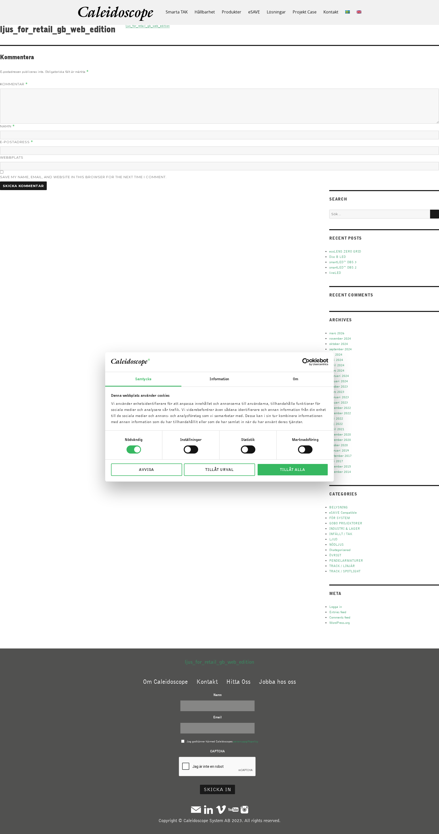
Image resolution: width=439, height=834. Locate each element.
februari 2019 (339, 450)
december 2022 (340, 408)
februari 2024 (339, 376)
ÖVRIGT (335, 555)
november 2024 (340, 338)
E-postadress (16, 142)
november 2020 (340, 440)
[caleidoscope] (116, 14)
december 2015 (340, 466)
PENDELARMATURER (346, 560)
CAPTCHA (217, 751)
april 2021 (336, 429)
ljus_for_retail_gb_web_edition (219, 662)
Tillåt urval (219, 469)
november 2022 (340, 413)
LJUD (333, 539)
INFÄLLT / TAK (340, 534)
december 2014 (340, 472)
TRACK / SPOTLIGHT (344, 571)
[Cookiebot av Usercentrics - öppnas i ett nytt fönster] (306, 362)
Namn (7, 126)
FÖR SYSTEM (339, 518)
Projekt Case (305, 12)
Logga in (335, 607)
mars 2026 (336, 333)
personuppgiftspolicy (245, 741)
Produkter (231, 12)
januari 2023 (338, 402)
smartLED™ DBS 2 (342, 267)
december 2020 (340, 434)
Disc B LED (337, 257)
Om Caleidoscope (165, 681)
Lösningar (276, 12)
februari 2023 (339, 397)
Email (217, 717)
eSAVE (254, 12)
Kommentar (14, 84)
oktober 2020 (338, 445)
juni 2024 (336, 360)
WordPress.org (339, 623)
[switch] (191, 449)
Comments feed (339, 617)
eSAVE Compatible (343, 512)
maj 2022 (336, 424)
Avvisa (146, 469)
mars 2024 (336, 370)
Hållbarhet (205, 12)
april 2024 (336, 365)
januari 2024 (338, 381)
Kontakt (330, 12)
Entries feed (337, 612)
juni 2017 (336, 461)
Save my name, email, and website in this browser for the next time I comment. (83, 177)
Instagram (244, 809)
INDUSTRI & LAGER (344, 528)
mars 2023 (336, 392)
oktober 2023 (338, 386)
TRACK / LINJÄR (342, 566)
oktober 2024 (338, 344)
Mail (196, 809)
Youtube (233, 809)
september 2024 (340, 349)
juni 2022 (336, 418)
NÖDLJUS (336, 544)
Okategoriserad (340, 550)
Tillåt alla (292, 469)
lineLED (335, 273)
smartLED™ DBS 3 (342, 262)
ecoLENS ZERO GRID (345, 251)
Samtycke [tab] (143, 379)
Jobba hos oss (277, 681)
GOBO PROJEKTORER (345, 523)
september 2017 (340, 456)
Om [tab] (295, 379)
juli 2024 (335, 354)
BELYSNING (338, 507)
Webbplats (11, 157)
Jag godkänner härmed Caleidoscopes (222, 741)
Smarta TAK (177, 12)
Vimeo (221, 809)
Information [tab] (219, 379)
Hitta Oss (238, 681)
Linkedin (208, 809)
